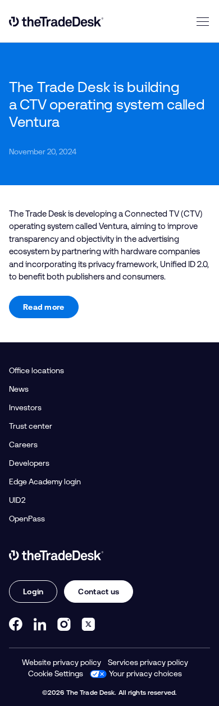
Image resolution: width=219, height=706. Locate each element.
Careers (23, 444)
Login (33, 591)
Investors (25, 407)
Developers (29, 463)
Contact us (98, 591)
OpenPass (27, 518)
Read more (44, 306)
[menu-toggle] (202, 21)
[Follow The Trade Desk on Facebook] (15, 624)
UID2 (17, 500)
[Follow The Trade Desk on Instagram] (64, 624)
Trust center (30, 425)
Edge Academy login (45, 481)
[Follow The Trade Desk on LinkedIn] (40, 624)
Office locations (36, 370)
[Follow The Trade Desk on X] (88, 624)
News (19, 388)
